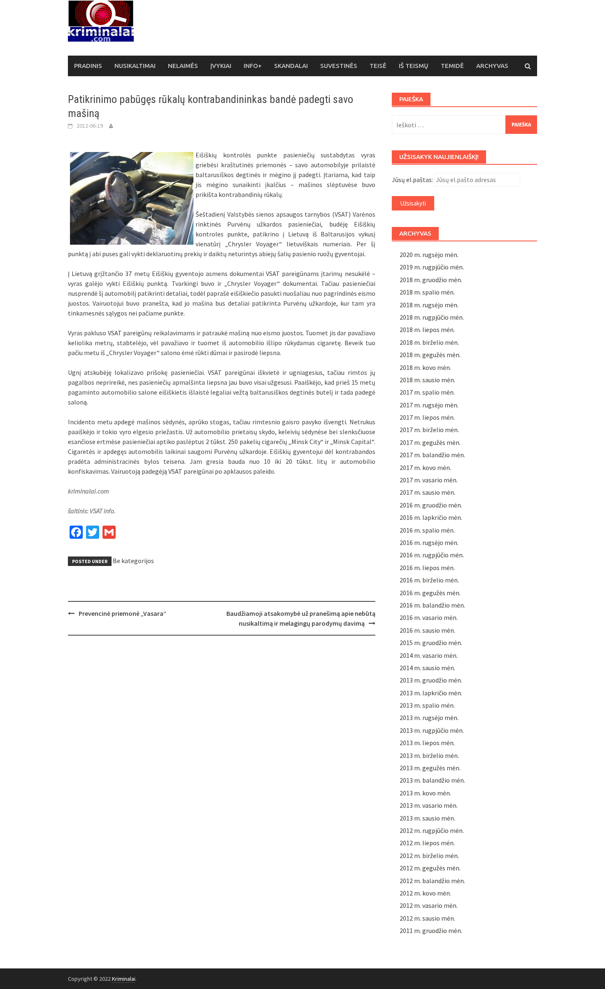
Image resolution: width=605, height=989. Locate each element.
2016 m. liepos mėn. (427, 567)
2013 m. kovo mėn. (425, 793)
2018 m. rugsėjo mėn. (429, 305)
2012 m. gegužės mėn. (430, 868)
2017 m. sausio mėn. (427, 492)
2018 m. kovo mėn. (425, 367)
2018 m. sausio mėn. (427, 380)
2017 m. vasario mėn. (429, 480)
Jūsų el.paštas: (412, 179)
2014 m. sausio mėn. (427, 668)
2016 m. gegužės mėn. (430, 593)
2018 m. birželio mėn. (429, 342)
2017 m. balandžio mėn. (432, 455)
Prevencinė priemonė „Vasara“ (122, 613)
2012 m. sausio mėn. (427, 918)
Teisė (378, 65)
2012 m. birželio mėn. (429, 855)
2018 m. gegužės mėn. (430, 355)
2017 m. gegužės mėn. (430, 442)
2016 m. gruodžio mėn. (431, 505)
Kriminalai (123, 978)
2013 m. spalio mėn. (427, 705)
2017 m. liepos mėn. (427, 417)
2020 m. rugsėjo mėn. (429, 254)
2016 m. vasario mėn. (429, 617)
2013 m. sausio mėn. (427, 818)
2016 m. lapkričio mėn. (431, 517)
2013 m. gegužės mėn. (430, 768)
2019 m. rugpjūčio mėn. (432, 267)
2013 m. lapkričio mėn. (431, 693)
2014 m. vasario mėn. (429, 655)
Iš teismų (413, 65)
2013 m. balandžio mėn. (432, 780)
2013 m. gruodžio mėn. (431, 680)
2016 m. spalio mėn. (427, 530)
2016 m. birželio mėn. (429, 580)
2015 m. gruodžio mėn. (431, 642)
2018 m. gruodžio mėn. (431, 280)
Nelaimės (183, 65)
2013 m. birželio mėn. (429, 755)
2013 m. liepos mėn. (427, 743)
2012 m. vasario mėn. (429, 905)
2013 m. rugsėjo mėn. (429, 717)
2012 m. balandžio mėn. (432, 881)
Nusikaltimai (135, 65)
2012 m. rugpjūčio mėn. (432, 830)
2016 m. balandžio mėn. (432, 605)
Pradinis (88, 65)
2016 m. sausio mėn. (427, 630)
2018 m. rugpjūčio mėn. (432, 317)
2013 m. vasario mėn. (429, 805)
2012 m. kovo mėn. (425, 893)
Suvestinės (338, 65)
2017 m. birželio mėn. (429, 430)
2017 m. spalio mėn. (427, 392)
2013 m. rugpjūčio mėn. (432, 730)
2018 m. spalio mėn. (427, 292)
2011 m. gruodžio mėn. (431, 930)
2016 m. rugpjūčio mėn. (432, 555)
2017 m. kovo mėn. (425, 467)
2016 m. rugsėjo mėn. (429, 542)
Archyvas (492, 65)
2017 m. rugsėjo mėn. (429, 405)
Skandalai (291, 65)
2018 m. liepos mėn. (427, 329)
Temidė (452, 65)
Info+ (253, 65)
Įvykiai (220, 65)
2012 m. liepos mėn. (427, 843)
